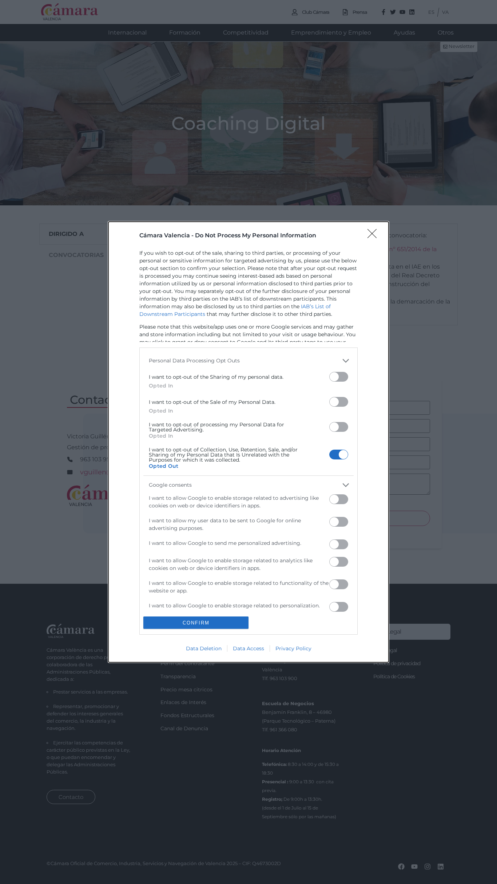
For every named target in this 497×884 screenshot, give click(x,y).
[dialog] (248, 442)
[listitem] (248, 361)
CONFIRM (196, 623)
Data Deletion (204, 648)
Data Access (248, 648)
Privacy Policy (293, 648)
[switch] (338, 377)
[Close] (374, 236)
